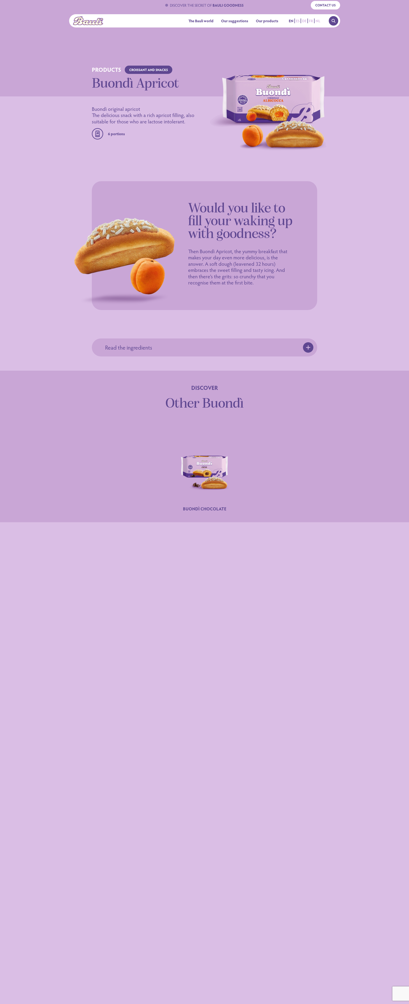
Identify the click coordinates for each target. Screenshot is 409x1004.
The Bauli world (200, 20)
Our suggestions (234, 20)
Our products (267, 20)
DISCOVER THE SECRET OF (207, 5)
